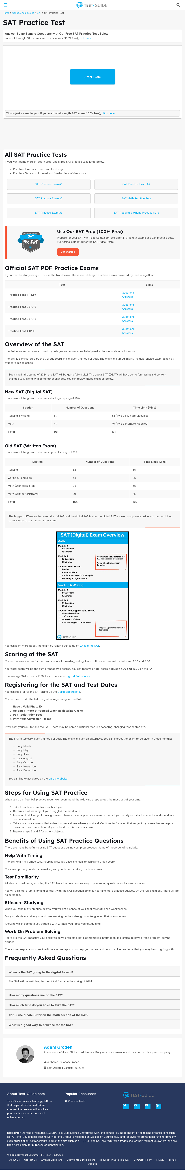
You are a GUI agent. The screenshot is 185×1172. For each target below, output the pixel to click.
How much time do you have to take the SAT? (42, 1005)
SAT (39, 13)
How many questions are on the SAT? (36, 995)
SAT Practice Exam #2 (49, 198)
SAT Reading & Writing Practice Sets (136, 212)
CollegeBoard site (69, 691)
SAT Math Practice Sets (136, 198)
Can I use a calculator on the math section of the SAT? (48, 1015)
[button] (5, 5)
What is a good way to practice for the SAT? (41, 1025)
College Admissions (23, 13)
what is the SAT (89, 645)
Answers (127, 296)
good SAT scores (79, 676)
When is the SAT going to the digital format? (41, 972)
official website (58, 778)
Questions (128, 292)
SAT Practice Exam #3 (49, 212)
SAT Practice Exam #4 (136, 184)
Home (6, 13)
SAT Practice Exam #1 (48, 184)
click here (85, 38)
